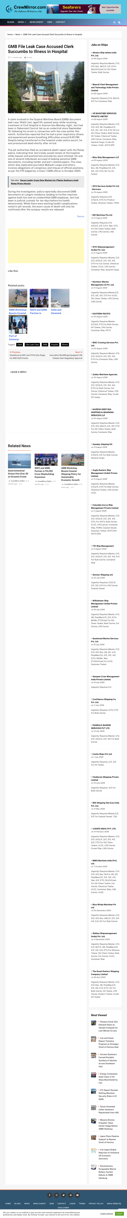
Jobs (49, 22)
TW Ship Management (103, 546)
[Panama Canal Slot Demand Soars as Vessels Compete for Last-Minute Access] (97, 1022)
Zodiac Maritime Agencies (105, 374)
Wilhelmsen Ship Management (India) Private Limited (104, 603)
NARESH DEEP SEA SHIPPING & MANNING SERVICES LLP (102, 412)
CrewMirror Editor (18, 481)
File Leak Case (32, 344)
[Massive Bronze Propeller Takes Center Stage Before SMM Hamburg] (97, 1120)
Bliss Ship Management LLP (106, 157)
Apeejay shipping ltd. (103, 444)
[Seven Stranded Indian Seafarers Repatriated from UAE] (97, 1106)
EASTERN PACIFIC (102, 314)
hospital (54, 344)
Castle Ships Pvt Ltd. (102, 754)
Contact (60, 22)
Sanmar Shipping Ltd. (103, 575)
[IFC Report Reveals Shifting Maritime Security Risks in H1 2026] (97, 1090)
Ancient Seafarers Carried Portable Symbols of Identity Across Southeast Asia (108, 1060)
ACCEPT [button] (119, 1214)
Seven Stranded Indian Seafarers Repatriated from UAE (109, 1109)
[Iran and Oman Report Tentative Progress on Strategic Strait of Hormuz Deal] (97, 1038)
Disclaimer (63, 1208)
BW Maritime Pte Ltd (102, 215)
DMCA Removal (114, 1204)
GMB (45, 344)
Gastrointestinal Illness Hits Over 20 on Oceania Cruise (18, 473)
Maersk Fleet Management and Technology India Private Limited (105, 87)
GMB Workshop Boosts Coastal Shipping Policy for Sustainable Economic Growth (71, 474)
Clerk (19, 344)
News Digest (36, 22)
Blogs (10, 22)
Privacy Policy (96, 1204)
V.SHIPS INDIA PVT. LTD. (104, 829)
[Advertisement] (46, 245)
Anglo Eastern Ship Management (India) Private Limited (104, 473)
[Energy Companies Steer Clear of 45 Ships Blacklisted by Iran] (97, 1074)
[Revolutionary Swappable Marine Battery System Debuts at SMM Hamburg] (97, 1166)
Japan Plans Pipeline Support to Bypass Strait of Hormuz (109, 1139)
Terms (82, 1204)
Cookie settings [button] (106, 1214)
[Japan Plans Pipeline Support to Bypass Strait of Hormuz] (97, 1136)
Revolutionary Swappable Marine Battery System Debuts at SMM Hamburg (107, 1172)
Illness (65, 344)
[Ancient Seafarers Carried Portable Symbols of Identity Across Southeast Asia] (97, 1054)
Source (80, 216)
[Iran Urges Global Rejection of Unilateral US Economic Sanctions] (97, 1149)
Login (73, 1204)
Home (8, 1204)
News (21, 22)
